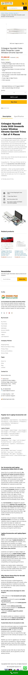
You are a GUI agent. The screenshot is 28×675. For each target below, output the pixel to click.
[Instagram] (12, 313)
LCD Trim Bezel (21, 440)
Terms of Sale (4, 353)
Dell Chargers (4, 431)
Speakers (12, 443)
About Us (3, 361)
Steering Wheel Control (7, 455)
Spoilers (3, 457)
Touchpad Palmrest (6, 441)
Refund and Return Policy (7, 346)
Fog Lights (19, 453)
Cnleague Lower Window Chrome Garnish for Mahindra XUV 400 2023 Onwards (21, 253)
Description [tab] (7, 116)
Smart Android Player (20, 455)
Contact (3, 367)
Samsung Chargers (14, 433)
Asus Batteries (23, 419)
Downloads (4, 326)
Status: (3, 59)
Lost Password (5, 336)
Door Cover (10, 452)
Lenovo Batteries (5, 423)
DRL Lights (12, 453)
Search (25, 8)
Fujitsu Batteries (13, 421)
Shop (2, 363)
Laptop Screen (5, 445)
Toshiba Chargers (14, 435)
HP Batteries (22, 421)
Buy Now (14, 102)
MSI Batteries (14, 423)
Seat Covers (13, 450)
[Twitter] (4, 313)
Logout (3, 334)
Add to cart (14, 97)
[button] (5, 248)
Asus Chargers (22, 430)
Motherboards (20, 443)
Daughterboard (5, 443)
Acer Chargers (4, 430)
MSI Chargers (4, 433)
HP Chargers (12, 431)
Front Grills (18, 452)
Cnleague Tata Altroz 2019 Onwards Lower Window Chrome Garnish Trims (6, 253)
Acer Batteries (4, 419)
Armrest (19, 450)
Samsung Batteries (6, 424)
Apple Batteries (14, 419)
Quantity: (3, 90)
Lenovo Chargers (21, 431)
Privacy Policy (4, 348)
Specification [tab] (19, 116)
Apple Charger (13, 430)
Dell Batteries (4, 421)
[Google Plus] (6, 313)
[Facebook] (1, 313)
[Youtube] (9, 313)
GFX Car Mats (4, 450)
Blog (2, 365)
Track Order (4, 323)
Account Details (5, 330)
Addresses (3, 328)
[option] (7, 248)
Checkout (3, 332)
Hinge (14, 440)
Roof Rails (3, 452)
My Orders (3, 321)
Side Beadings (4, 453)
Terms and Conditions (6, 351)
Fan (10, 440)
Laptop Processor (16, 441)
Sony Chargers (5, 435)
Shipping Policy (5, 344)
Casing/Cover (4, 440)
